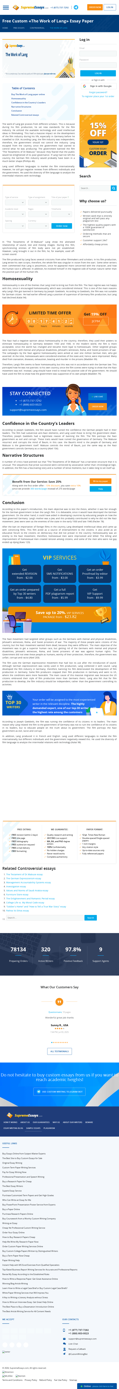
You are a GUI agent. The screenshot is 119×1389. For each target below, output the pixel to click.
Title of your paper (60, 197)
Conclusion (16, 110)
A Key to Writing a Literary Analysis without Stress (25, 1297)
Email (81, 48)
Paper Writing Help (11, 1260)
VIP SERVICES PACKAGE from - (60, 614)
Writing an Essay (9, 1223)
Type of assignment (36, 197)
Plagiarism (49, 1128)
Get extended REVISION (24, 574)
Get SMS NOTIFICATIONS (59, 574)
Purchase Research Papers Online (17, 1214)
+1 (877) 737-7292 (60, 7)
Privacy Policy (31, 1380)
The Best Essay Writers (12, 1186)
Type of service (11, 197)
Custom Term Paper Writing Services (19, 1167)
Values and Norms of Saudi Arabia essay (27, 890)
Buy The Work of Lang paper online (28, 94)
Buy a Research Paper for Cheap (17, 1181)
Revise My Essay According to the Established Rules (25, 1274)
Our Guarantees (41, 1122)
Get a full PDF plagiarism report (60, 593)
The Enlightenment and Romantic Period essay (30, 898)
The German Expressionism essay (23, 878)
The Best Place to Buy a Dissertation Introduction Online (28, 1306)
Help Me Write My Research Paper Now (20, 1241)
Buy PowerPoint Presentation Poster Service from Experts (28, 1204)
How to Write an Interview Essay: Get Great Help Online (27, 1302)
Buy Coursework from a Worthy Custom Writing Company (29, 1218)
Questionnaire (55, 1012)
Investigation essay (16, 886)
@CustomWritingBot (78, 1354)
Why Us (56, 1122)
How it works (10, 1122)
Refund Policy (45, 1380)
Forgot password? (98, 92)
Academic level (11, 209)
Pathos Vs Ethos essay (17, 910)
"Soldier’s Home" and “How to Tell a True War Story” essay (36, 906)
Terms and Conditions (12, 1380)
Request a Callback (77, 1349)
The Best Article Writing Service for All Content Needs (26, 1311)
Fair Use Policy (60, 1380)
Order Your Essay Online (13, 1232)
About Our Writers (72, 1122)
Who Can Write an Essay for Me (16, 1200)
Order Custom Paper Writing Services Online (22, 1246)
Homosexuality (18, 98)
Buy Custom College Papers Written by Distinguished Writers (30, 1251)
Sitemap (73, 1380)
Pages (30, 209)
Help (100, 488)
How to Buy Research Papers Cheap (18, 1237)
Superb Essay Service (12, 1190)
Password (83, 60)
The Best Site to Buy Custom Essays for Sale (22, 1158)
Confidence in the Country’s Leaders (28, 102)
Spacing (8, 220)
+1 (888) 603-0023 (30, 404)
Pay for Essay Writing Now (14, 1172)
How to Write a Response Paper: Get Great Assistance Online (30, 1278)
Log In (98, 73)
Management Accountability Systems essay (28, 882)
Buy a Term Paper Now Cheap (16, 1255)
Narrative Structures (21, 106)
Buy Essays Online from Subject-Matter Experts (24, 1153)
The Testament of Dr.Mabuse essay (24, 874)
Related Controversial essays (25, 115)
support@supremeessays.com (28, 410)
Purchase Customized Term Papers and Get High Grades (28, 1195)
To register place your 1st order (98, 96)
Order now (95, 7)
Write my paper (100, 481)
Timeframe (56, 209)
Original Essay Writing (12, 1162)
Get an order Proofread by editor (95, 574)
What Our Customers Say (60, 987)
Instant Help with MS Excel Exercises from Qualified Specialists (30, 1265)
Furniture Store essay (17, 894)
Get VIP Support (95, 593)
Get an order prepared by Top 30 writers (24, 593)
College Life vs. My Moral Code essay (25, 902)
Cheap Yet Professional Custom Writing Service (23, 1227)
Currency (32, 220)
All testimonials (60, 1051)
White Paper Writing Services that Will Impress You (25, 1292)
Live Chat (98, 396)
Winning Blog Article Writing (15, 1283)
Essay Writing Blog (13, 1128)
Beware (89, 1122)
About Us (25, 1122)
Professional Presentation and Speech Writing (23, 1176)
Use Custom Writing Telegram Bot (62, 1091)
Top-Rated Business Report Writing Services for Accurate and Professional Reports (39, 1269)
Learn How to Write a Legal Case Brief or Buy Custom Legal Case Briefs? (34, 1288)
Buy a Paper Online (11, 1209)
